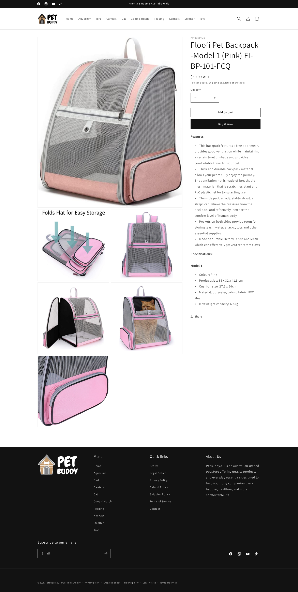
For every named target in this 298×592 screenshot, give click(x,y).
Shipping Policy (160, 494)
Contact (155, 508)
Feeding (99, 508)
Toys (96, 530)
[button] (239, 18)
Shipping (214, 82)
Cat (96, 494)
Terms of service (168, 582)
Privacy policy (92, 582)
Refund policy (131, 582)
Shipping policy (112, 582)
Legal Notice (158, 473)
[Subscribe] (105, 553)
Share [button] (198, 316)
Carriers (99, 487)
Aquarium (100, 473)
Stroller (99, 523)
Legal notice (149, 582)
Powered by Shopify (70, 582)
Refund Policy (159, 487)
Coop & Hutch (103, 501)
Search (154, 466)
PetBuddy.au (52, 582)
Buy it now (225, 124)
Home (97, 466)
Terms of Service (160, 501)
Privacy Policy (158, 480)
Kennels (99, 516)
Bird (96, 480)
